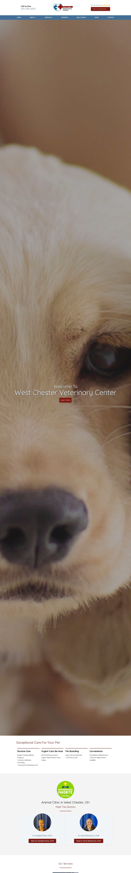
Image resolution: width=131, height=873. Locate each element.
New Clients (81, 17)
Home (19, 17)
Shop (97, 17)
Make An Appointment (99, 9)
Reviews (65, 17)
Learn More (65, 400)
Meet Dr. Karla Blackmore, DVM (88, 841)
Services (48, 17)
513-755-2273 (28, 8)
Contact (111, 17)
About (32, 17)
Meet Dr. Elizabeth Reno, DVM (42, 841)
